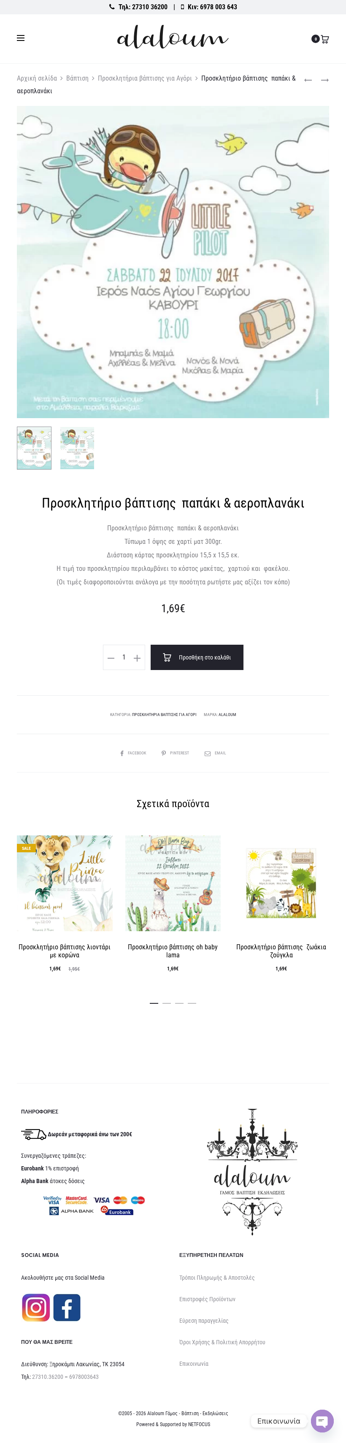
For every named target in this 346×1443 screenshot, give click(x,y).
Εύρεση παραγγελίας (204, 1320)
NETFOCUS (199, 1424)
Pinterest (180, 753)
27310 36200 (150, 7)
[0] (325, 39)
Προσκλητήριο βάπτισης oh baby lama (173, 951)
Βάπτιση (77, 78)
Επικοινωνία (193, 1363)
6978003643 (84, 1376)
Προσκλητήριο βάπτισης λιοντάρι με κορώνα (65, 951)
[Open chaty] (322, 1421)
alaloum (227, 714)
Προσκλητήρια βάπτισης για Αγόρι (145, 78)
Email (220, 753)
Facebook (137, 753)
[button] (111, 657)
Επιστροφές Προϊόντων (207, 1299)
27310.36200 (47, 1376)
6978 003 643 (218, 7)
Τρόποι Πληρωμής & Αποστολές (217, 1277)
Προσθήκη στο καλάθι (204, 657)
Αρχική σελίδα (37, 78)
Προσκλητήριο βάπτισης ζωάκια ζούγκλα (281, 951)
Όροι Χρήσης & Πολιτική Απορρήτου (222, 1342)
